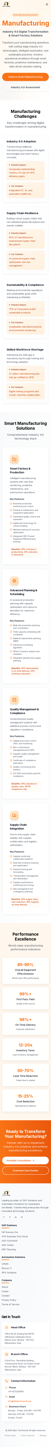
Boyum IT (7, 1268)
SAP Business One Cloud (15, 1236)
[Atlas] (6, 4)
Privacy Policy (10, 1300)
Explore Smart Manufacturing (25, 76)
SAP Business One (10, 1232)
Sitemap (43, 1436)
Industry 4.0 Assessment (25, 87)
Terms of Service (11, 1304)
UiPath (6, 1264)
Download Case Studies (25, 1170)
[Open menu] (46, 4)
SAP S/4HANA (10, 1240)
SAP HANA (8, 1245)
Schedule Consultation (19, 1160)
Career (6, 1291)
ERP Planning (9, 1249)
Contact (6, 1295)
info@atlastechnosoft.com (20, 1401)
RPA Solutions (10, 1272)
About (6, 1287)
